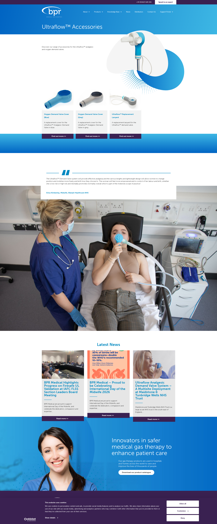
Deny (183, 518)
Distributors (139, 12)
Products (97, 12)
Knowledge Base (113, 12)
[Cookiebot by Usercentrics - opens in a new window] (30, 519)
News (128, 12)
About (85, 12)
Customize (181, 511)
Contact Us (151, 12)
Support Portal (165, 12)
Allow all (182, 504)
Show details (50, 518)
